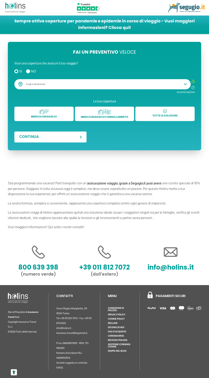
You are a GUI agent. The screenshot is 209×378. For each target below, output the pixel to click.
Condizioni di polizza (116, 309)
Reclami (112, 323)
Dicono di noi (116, 327)
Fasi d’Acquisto (117, 331)
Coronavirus (116, 335)
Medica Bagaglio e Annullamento (104, 117)
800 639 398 (38, 268)
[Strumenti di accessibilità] (14, 372)
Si (20, 71)
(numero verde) (38, 274)
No (33, 71)
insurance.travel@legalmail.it (71, 332)
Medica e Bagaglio (44, 117)
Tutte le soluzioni (165, 116)
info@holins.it (170, 268)
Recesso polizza (117, 340)
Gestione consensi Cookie (119, 345)
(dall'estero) (104, 274)
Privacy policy (116, 314)
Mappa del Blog (117, 350)
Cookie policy (116, 318)
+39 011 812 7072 (104, 268)
